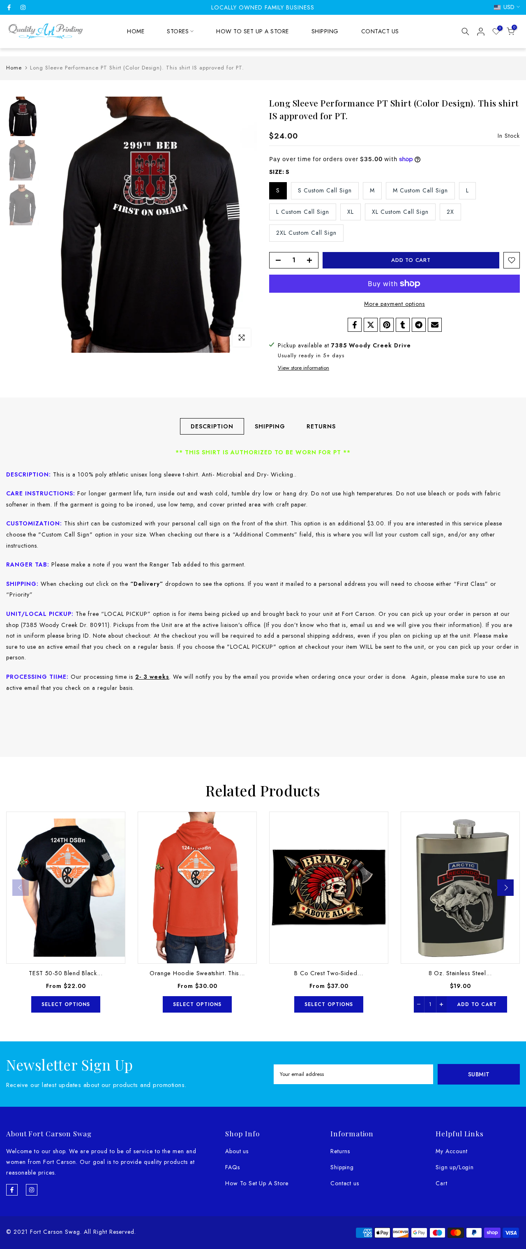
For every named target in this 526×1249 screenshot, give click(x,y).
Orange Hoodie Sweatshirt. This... (197, 973)
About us (236, 1151)
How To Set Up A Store (256, 1183)
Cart (441, 1183)
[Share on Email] (435, 325)
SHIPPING (325, 31)
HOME (135, 31)
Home (14, 68)
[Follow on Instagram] (23, 7)
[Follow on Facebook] (9, 7)
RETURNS (321, 426)
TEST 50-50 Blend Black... (66, 973)
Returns (340, 1151)
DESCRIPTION (212, 426)
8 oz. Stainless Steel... (460, 973)
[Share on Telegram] (419, 325)
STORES (178, 31)
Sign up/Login (454, 1167)
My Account (451, 1151)
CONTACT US (380, 31)
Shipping (341, 1167)
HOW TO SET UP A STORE (252, 31)
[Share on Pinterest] (387, 325)
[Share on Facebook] (355, 325)
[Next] (505, 887)
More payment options (394, 304)
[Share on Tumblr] (403, 325)
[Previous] (20, 887)
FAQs (232, 1167)
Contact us (344, 1183)
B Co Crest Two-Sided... (328, 973)
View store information (303, 368)
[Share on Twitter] (371, 325)
